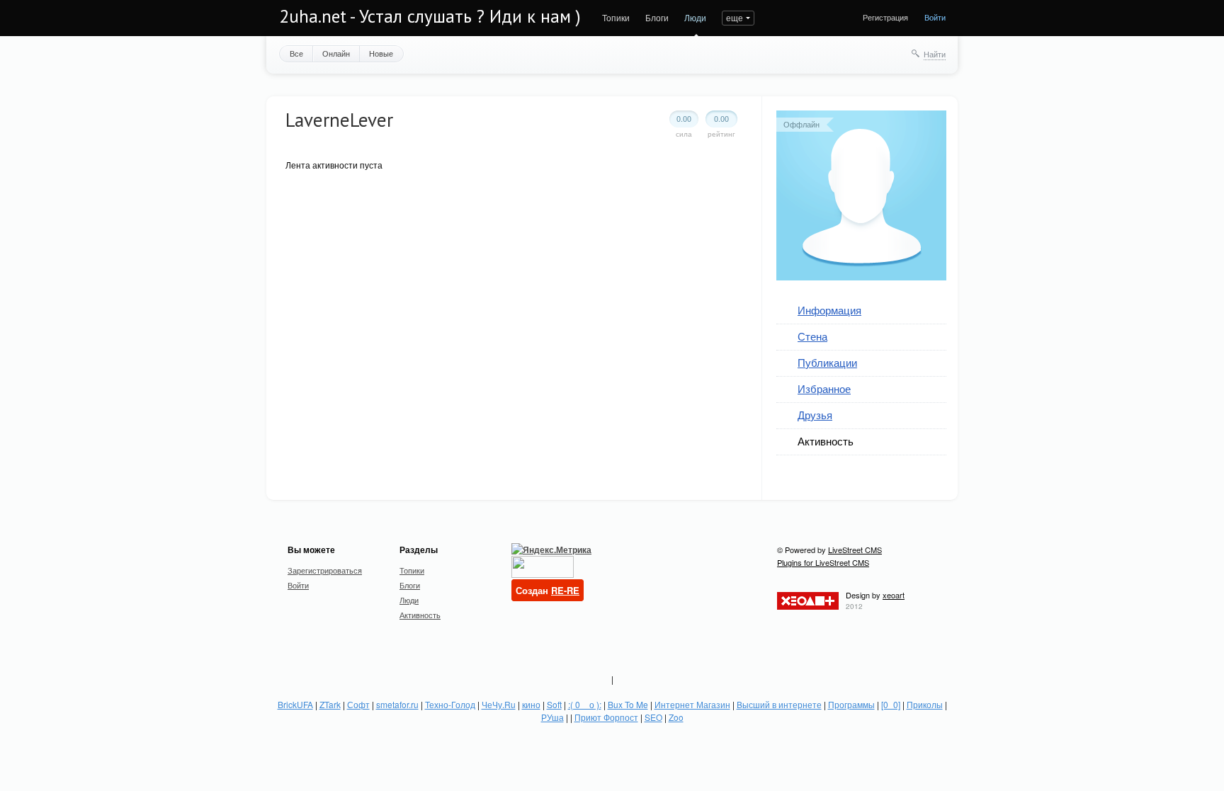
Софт (358, 704)
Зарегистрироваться (325, 570)
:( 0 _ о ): (584, 704)
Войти (935, 17)
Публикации (827, 362)
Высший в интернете (779, 704)
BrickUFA (295, 704)
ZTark (330, 704)
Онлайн (336, 53)
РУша (552, 717)
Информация (829, 309)
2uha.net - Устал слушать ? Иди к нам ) (430, 16)
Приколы (925, 704)
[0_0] (890, 704)
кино (531, 704)
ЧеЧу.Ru (499, 704)
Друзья (815, 414)
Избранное (824, 388)
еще (734, 17)
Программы (851, 704)
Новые (381, 53)
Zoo (676, 717)
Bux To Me (628, 704)
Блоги (657, 17)
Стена (812, 336)
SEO (653, 717)
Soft (554, 704)
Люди (695, 17)
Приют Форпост (606, 717)
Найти (935, 53)
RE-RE (565, 590)
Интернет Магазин (692, 704)
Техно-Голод (450, 704)
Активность (826, 440)
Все (296, 53)
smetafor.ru (397, 704)
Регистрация (885, 17)
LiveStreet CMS (855, 549)
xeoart (894, 595)
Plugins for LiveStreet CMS (823, 562)
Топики (616, 17)
